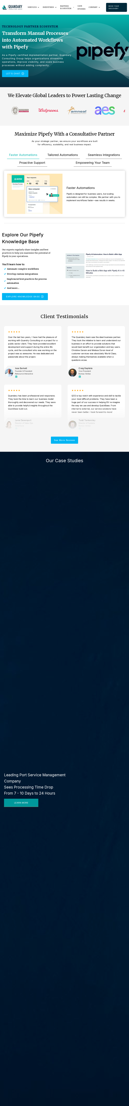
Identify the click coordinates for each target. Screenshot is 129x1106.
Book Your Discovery (114, 7)
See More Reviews (64, 440)
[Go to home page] (12, 7)
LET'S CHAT (13, 73)
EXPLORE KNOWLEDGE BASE (23, 296)
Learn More (21, 802)
